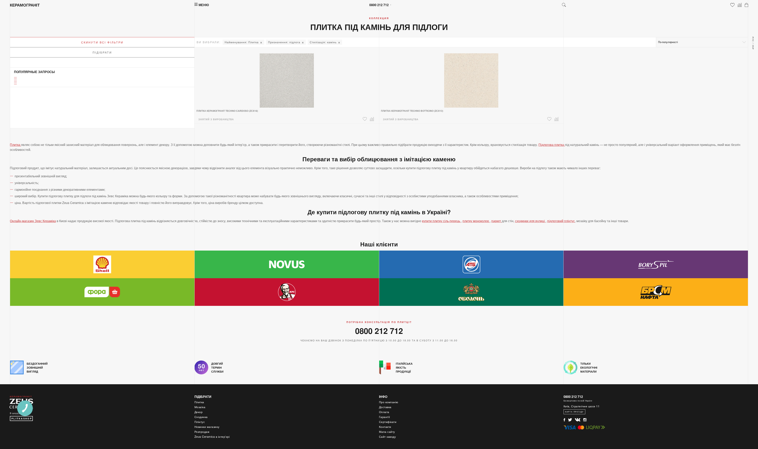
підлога (284, 42)
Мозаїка (199, 407)
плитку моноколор (476, 221)
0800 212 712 (379, 5)
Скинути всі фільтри (102, 42)
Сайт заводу (387, 437)
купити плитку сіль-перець (441, 221)
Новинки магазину (207, 427)
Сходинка (201, 417)
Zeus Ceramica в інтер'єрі (212, 437)
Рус (753, 39)
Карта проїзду (574, 411)
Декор (198, 412)
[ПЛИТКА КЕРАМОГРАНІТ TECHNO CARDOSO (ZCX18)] (286, 78)
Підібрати (102, 52)
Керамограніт (25, 5)
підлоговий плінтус (561, 221)
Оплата (384, 412)
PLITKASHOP (21, 418)
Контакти (385, 427)
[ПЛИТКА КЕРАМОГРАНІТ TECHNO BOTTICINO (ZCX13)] (471, 78)
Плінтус (199, 422)
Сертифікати (388, 422)
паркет (496, 221)
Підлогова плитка (551, 144)
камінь (323, 42)
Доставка (385, 407)
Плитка (242, 42)
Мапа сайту (387, 432)
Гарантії (384, 417)
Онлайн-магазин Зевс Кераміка (33, 221)
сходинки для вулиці (530, 221)
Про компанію (388, 402)
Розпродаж (201, 432)
